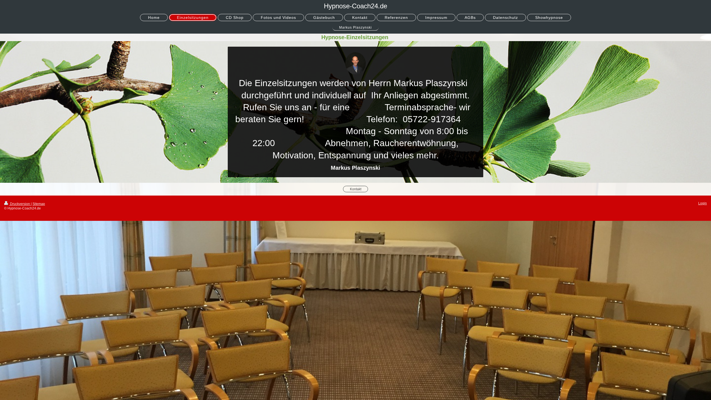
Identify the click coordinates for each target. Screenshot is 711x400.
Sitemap (38, 204)
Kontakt (355, 189)
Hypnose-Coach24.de (355, 6)
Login (702, 203)
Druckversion (20, 204)
